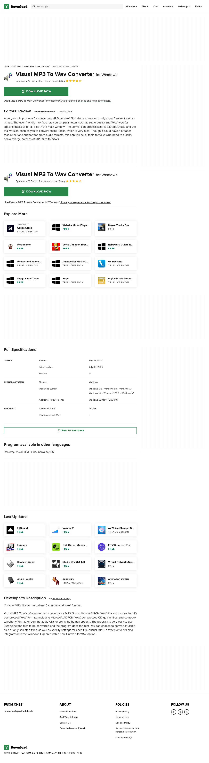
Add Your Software (69, 717)
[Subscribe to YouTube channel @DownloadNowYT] (186, 712)
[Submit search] (34, 6)
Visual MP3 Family (61, 598)
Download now (38, 91)
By (26, 81)
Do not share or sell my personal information (127, 730)
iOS (155, 6)
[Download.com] (15, 6)
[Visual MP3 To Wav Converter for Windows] (8, 76)
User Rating (59, 81)
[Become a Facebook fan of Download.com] (173, 712)
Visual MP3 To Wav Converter (66, 74)
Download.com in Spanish (73, 728)
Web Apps (183, 6)
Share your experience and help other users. (85, 100)
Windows (130, 6)
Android (167, 6)
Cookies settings (123, 737)
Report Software (73, 430)
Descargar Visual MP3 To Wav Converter (26, 452)
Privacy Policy (122, 711)
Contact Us (65, 722)
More (198, 6)
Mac (144, 6)
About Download (68, 711)
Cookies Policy (122, 722)
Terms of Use (122, 717)
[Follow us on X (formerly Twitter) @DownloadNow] (180, 712)
